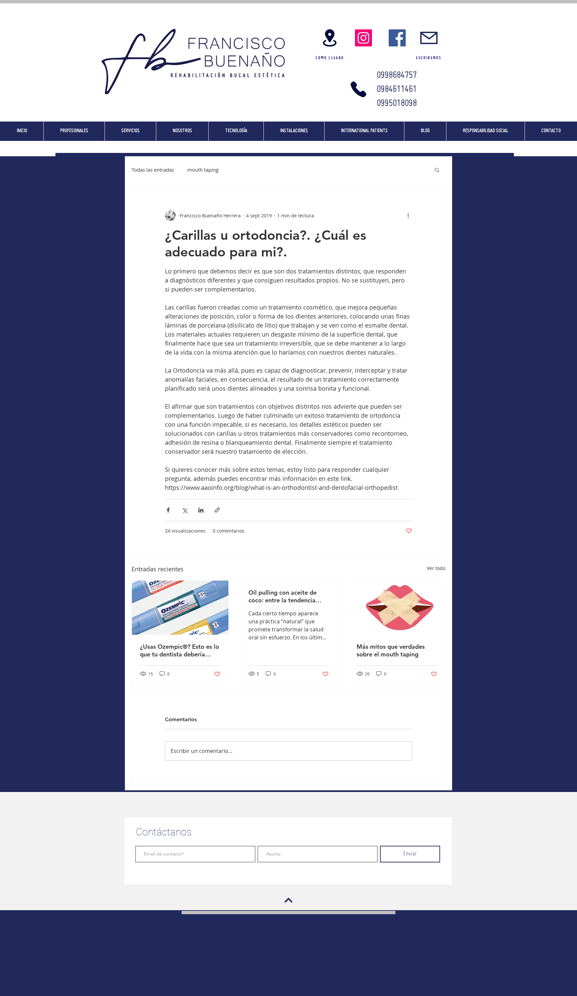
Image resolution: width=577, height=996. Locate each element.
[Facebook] (397, 37)
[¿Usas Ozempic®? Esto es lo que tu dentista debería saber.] (180, 608)
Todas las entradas (153, 169)
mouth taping (202, 169)
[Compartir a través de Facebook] (168, 510)
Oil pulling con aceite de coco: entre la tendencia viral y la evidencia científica (287, 596)
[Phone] (358, 89)
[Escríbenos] (428, 38)
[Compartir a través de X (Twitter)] (184, 510)
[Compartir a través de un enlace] (217, 510)
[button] (437, 169)
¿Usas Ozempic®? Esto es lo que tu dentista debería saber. (179, 650)
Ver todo (436, 568)
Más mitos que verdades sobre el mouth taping (391, 650)
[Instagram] (363, 37)
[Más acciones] (408, 215)
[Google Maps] (329, 38)
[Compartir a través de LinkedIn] (201, 510)
